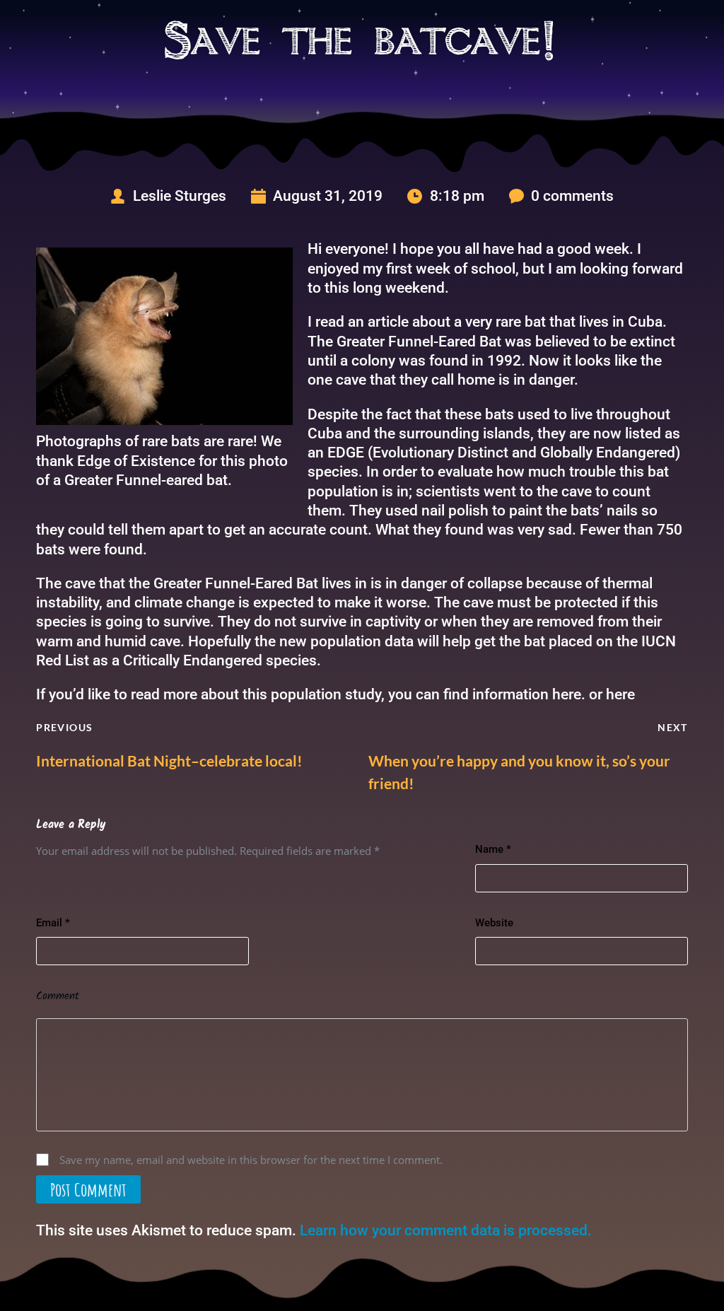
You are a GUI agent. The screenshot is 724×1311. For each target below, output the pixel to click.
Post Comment (88, 1189)
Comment (57, 996)
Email (53, 922)
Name (493, 849)
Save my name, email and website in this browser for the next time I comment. (251, 1160)
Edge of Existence (136, 461)
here (566, 694)
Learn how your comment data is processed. (446, 1230)
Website (494, 922)
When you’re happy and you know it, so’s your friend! (519, 772)
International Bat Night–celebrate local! (169, 760)
